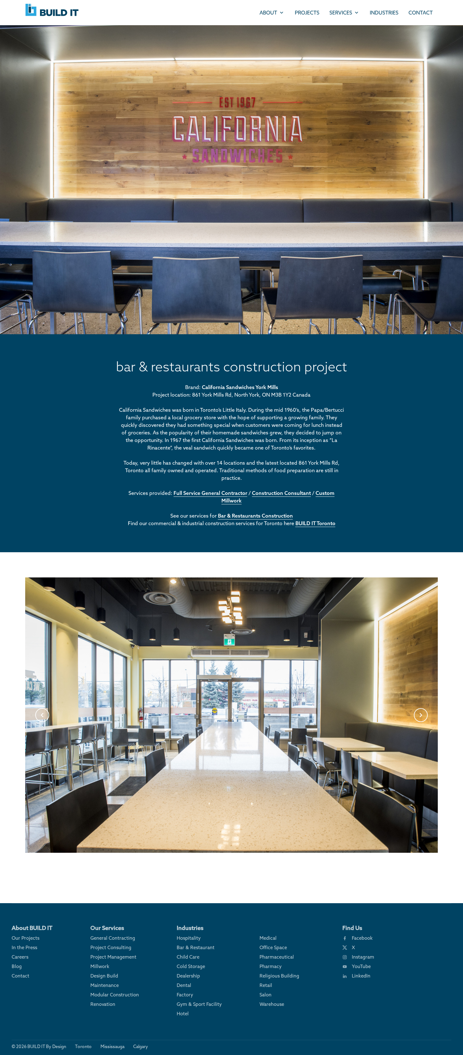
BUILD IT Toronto (315, 523)
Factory (185, 995)
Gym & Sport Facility (199, 1004)
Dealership (188, 976)
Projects (307, 12)
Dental (184, 985)
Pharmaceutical (277, 957)
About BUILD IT (32, 928)
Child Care (188, 957)
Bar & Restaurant (195, 947)
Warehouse (272, 1004)
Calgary (140, 1046)
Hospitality (189, 938)
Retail (266, 985)
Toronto (83, 1046)
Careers (20, 957)
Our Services (107, 928)
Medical (268, 938)
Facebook (362, 938)
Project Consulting (110, 947)
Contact (421, 12)
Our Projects (25, 938)
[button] (42, 715)
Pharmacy (271, 966)
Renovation (102, 1004)
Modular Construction (114, 995)
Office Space (273, 947)
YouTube (361, 966)
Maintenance (104, 985)
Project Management (113, 957)
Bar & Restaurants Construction (255, 516)
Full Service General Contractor (210, 493)
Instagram (363, 957)
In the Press (24, 947)
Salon (266, 995)
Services (340, 12)
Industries (384, 12)
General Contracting (112, 938)
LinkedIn (361, 976)
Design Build (104, 976)
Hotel (183, 1014)
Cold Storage (191, 966)
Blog (17, 966)
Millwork (99, 966)
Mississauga (112, 1046)
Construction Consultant (281, 493)
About (268, 12)
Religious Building (279, 976)
